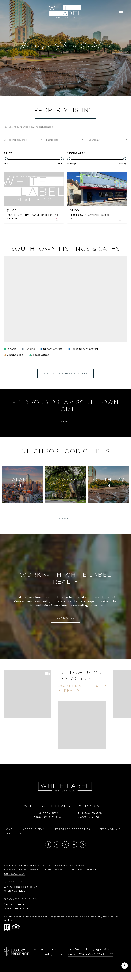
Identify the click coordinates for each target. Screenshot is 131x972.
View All (65, 518)
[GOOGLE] (83, 844)
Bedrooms (94, 140)
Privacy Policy (99, 954)
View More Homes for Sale (65, 373)
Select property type (15, 140)
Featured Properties (72, 829)
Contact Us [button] (65, 421)
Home (8, 829)
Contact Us (13, 833)
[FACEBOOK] (48, 844)
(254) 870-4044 (47, 813)
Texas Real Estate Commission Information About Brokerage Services (51, 869)
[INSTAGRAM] (57, 844)
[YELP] (74, 844)
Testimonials (110, 829)
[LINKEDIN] (65, 844)
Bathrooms (52, 140)
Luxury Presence (76, 952)
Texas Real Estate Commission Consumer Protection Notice (44, 865)
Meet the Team (34, 829)
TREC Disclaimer (14, 874)
